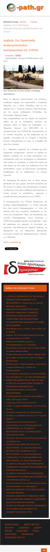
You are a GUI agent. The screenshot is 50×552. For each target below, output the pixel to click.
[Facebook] (25, 268)
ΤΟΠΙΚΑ (35, 531)
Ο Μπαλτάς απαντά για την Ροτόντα (21, 403)
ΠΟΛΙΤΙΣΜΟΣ (11, 534)
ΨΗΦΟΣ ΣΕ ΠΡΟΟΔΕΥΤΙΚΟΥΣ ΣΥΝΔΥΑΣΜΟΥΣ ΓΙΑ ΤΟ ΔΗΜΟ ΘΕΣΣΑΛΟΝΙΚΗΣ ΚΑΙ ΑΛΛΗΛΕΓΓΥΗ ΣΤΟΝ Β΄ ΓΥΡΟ (26, 509)
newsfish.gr (15, 242)
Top (43, 550)
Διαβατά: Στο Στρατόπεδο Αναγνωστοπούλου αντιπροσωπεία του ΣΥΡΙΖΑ (20, 45)
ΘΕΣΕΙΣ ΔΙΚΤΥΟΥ (31, 524)
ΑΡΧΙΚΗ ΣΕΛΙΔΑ (12, 524)
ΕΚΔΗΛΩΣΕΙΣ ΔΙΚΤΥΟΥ (15, 537)
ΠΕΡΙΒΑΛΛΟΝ (27, 534)
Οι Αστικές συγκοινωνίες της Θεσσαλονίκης (24, 412)
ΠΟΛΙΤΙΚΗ (9, 528)
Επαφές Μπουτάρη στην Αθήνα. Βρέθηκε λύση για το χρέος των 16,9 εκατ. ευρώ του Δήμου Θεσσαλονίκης (26, 357)
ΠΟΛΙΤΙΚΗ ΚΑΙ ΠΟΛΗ (15, 435)
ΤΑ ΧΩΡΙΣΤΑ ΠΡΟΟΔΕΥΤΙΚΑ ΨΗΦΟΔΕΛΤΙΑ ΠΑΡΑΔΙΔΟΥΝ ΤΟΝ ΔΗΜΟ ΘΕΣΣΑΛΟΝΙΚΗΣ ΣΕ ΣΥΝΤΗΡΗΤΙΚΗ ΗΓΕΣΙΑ (26, 467)
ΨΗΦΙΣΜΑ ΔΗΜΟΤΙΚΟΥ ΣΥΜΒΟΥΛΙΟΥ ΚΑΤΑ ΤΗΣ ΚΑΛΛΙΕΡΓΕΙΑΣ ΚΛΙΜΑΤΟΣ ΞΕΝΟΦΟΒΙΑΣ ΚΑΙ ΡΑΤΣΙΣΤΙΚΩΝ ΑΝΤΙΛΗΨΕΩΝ (26, 499)
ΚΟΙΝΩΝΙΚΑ (24, 528)
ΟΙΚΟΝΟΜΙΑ (22, 531)
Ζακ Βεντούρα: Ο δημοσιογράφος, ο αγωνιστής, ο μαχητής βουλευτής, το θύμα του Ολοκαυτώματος (26, 367)
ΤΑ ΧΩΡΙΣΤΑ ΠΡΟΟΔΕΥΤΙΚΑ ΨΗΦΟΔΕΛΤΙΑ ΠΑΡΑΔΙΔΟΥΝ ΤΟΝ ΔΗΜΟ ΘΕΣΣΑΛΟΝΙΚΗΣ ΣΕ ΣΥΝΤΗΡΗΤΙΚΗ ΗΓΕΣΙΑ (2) (26, 476)
